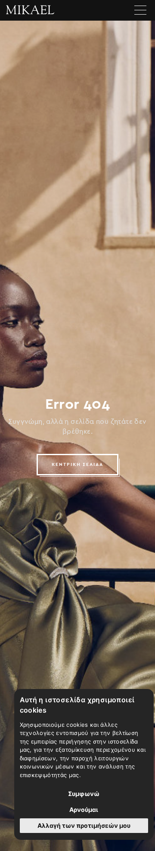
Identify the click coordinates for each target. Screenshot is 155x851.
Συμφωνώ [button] (83, 793)
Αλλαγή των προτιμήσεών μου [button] (83, 825)
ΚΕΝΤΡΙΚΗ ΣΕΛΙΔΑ (78, 464)
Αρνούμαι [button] (83, 809)
